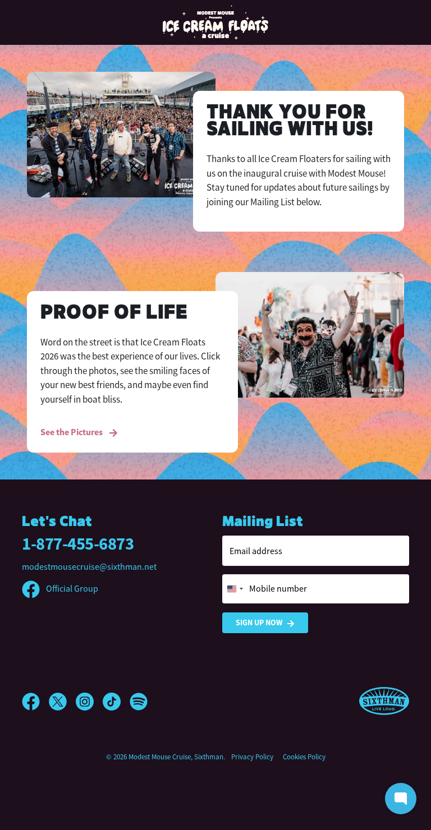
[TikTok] (116, 702)
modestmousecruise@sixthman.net (89, 567)
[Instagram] (89, 702)
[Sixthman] (384, 701)
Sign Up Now (259, 622)
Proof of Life (113, 313)
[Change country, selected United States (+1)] (234, 589)
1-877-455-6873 (78, 543)
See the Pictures (72, 432)
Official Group (71, 588)
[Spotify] (139, 702)
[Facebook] (35, 702)
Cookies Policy (304, 757)
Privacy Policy (252, 757)
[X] (62, 702)
